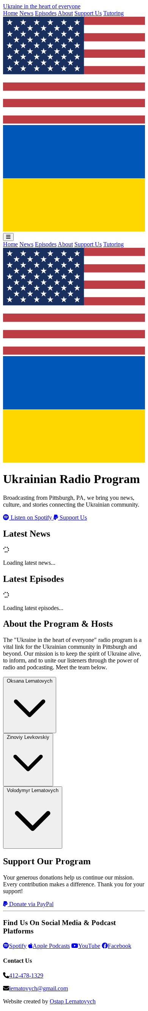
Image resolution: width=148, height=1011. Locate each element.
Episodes (46, 13)
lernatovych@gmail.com (38, 988)
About (65, 13)
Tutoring (113, 13)
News (26, 13)
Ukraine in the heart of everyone (41, 6)
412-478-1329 (26, 975)
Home (10, 13)
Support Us (88, 13)
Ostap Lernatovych (73, 1001)
